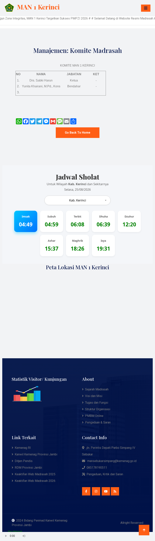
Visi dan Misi (93, 396)
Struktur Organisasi (97, 409)
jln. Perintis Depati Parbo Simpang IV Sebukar (108, 451)
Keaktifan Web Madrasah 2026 (35, 481)
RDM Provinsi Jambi (28, 467)
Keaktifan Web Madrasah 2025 (35, 474)
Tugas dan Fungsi (96, 402)
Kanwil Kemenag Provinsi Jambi (36, 454)
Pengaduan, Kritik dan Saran (105, 474)
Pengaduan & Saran (98, 422)
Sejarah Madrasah (96, 389)
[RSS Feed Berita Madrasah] (115, 491)
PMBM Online (94, 416)
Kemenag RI (23, 448)
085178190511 (97, 467)
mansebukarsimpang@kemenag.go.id (111, 461)
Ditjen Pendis (24, 461)
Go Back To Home (77, 132)
